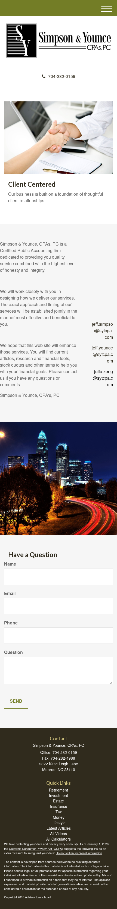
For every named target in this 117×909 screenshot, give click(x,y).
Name (10, 564)
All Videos (58, 833)
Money (58, 817)
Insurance (58, 806)
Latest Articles (59, 828)
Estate (58, 801)
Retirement (58, 790)
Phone (11, 623)
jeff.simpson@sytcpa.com (102, 330)
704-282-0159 (61, 76)
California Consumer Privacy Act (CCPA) (36, 848)
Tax (59, 811)
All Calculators (58, 839)
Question (13, 652)
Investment (58, 795)
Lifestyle (58, 822)
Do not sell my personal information (79, 853)
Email (10, 593)
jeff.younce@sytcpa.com (102, 354)
